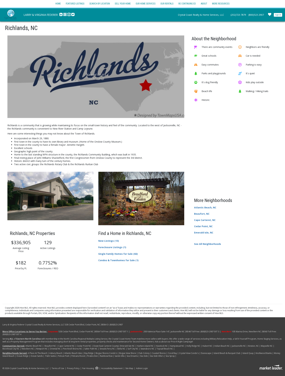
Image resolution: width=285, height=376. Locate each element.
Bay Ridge (89, 353)
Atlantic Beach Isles (73, 353)
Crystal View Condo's (189, 353)
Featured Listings (75, 3)
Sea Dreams (132, 356)
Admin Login (142, 368)
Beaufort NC (50, 345)
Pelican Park (63, 356)
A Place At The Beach (38, 353)
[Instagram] (65, 15)
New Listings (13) (108, 240)
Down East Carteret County (105, 345)
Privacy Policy (73, 368)
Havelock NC (162, 345)
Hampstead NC (177, 345)
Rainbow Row (106, 356)
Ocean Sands (37, 356)
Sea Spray (170, 356)
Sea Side (144, 356)
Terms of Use (58, 368)
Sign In (278, 14)
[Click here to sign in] (270, 15)
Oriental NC (55, 348)
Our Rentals (167, 3)
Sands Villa (120, 356)
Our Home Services (146, 3)
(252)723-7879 (238, 14)
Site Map (129, 368)
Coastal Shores (159, 353)
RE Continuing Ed (187, 3)
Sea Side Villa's (157, 356)
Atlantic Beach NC (33, 345)
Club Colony (144, 353)
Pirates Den (92, 356)
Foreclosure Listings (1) (112, 247)
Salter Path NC (90, 348)
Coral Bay (172, 353)
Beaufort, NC (201, 213)
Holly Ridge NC (193, 345)
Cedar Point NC (84, 345)
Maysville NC (267, 345)
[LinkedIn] (61, 15)
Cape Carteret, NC (205, 220)
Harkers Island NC (145, 345)
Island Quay (247, 353)
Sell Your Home (123, 3)
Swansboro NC (147, 348)
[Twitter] (73, 15)
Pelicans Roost (78, 356)
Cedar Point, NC (203, 226)
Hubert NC (207, 345)
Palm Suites (50, 356)
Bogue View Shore (127, 353)
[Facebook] (69, 15)
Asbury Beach (55, 353)
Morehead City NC (10, 348)
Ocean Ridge (22, 356)
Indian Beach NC (222, 345)
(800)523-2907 (256, 14)
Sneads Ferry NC (107, 348)
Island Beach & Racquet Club (227, 353)
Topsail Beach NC (165, 348)
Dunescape (206, 353)
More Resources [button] (221, 3)
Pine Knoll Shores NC (72, 348)
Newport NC (42, 348)
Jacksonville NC (239, 345)
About (204, 3)
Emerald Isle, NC (203, 232)
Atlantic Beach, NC (205, 207)
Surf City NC (132, 348)
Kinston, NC (253, 345)
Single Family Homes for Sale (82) (118, 253)
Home (58, 3)
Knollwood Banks (264, 353)
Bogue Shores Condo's (106, 353)
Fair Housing (88, 368)
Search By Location (99, 3)
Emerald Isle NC (127, 345)
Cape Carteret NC (66, 345)
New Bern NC (28, 348)
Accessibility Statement (112, 368)
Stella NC (121, 348)
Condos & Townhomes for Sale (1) (118, 260)
